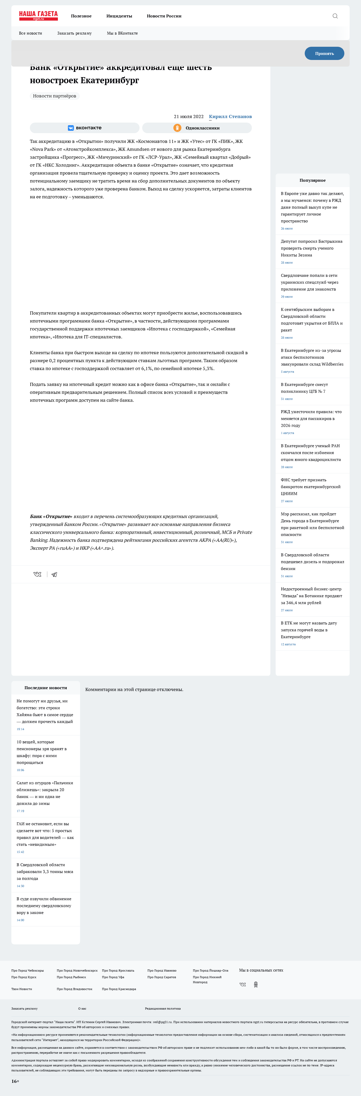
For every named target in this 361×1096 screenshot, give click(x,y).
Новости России (164, 15)
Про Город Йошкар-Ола (210, 970)
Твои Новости (21, 989)
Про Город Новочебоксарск (77, 970)
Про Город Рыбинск (71, 977)
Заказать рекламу (74, 33)
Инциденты (119, 15)
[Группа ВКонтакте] (85, 128)
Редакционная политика (163, 1008)
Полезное (81, 15)
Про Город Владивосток (74, 989)
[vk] (38, 574)
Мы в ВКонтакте (122, 33)
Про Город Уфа (113, 977)
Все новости (30, 33)
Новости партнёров (54, 96)
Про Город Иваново (162, 970)
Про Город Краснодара (119, 989)
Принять (324, 53)
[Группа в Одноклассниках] (197, 128)
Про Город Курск (23, 977)
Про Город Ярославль (118, 970)
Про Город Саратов (161, 977)
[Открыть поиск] (335, 16)
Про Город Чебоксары (27, 970)
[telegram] (56, 574)
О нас (82, 1008)
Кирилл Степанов (230, 116)
